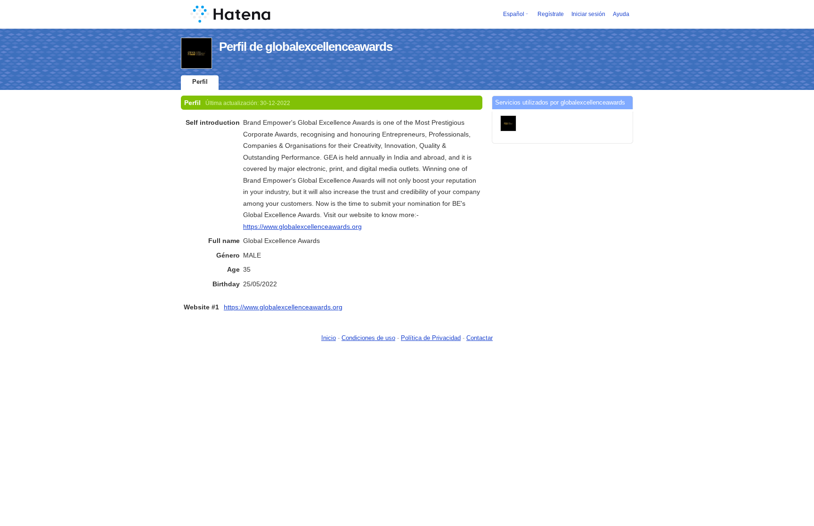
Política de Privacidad (431, 337)
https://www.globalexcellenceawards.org (302, 226)
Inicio (328, 337)
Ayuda (621, 14)
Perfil (200, 81)
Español (513, 14)
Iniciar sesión (588, 14)
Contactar (479, 337)
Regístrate (550, 14)
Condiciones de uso (368, 337)
